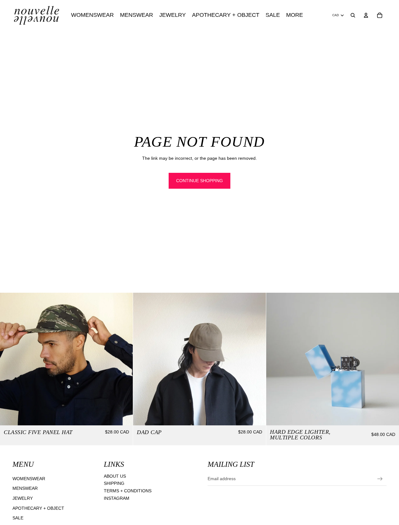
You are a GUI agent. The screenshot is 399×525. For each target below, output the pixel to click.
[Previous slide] (9, 359)
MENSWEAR (25, 488)
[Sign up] (380, 478)
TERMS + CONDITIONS (127, 490)
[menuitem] (294, 15)
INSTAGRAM (116, 498)
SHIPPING (114, 483)
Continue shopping (199, 180)
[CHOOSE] (123, 415)
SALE (17, 517)
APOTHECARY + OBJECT (38, 508)
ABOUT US (115, 476)
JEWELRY (22, 498)
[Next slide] (123, 359)
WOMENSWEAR (28, 478)
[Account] (366, 15)
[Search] (353, 15)
